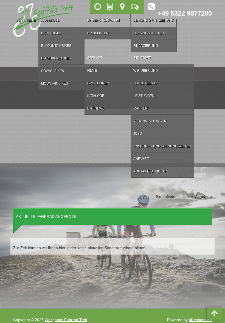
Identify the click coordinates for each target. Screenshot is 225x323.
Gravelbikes (52, 71)
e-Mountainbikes (56, 46)
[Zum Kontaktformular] (135, 7)
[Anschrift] (110, 7)
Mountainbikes (54, 83)
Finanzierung (145, 46)
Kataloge (95, 96)
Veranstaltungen (150, 121)
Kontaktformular (150, 171)
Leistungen (143, 96)
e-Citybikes (51, 33)
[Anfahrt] (123, 7)
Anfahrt (141, 159)
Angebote (50, 20)
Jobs (137, 133)
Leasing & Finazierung (153, 20)
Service (94, 58)
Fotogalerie (144, 83)
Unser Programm (103, 20)
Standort (142, 58)
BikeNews (96, 108)
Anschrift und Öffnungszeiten (162, 146)
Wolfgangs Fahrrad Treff (66, 320)
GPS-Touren (98, 83)
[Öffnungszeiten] (98, 7)
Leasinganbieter (148, 33)
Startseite (26, 20)
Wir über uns (145, 71)
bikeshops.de (200, 320)
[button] (214, 314)
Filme (92, 71)
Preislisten (98, 33)
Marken (140, 108)
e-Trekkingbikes (56, 58)
